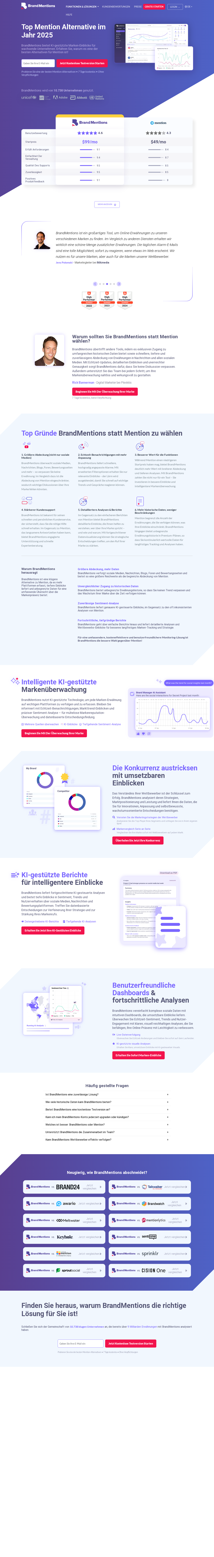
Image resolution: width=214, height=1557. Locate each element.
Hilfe (69, 14)
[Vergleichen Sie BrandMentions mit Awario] (64, 1203)
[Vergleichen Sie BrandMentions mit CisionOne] (150, 1270)
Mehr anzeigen (105, 204)
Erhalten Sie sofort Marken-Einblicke (138, 1055)
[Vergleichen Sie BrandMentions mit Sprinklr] (150, 1254)
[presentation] (95, 284)
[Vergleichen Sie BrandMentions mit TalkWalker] (150, 1187)
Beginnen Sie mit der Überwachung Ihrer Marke (105, 391)
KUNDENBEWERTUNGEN (116, 6)
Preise (138, 6)
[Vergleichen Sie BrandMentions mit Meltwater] (64, 1220)
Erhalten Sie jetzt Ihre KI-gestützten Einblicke (53, 930)
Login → (175, 7)
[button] (100, 284)
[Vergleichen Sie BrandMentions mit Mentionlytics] (150, 1220)
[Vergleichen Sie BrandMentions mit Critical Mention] (64, 1254)
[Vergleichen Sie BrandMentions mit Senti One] (150, 1237)
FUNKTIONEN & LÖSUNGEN (81, 6)
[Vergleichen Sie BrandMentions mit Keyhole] (64, 1237)
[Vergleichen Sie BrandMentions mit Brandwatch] (150, 1203)
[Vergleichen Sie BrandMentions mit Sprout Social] (64, 1270)
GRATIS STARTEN (154, 6)
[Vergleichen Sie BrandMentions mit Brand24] (64, 1187)
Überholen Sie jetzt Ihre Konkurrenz (138, 840)
